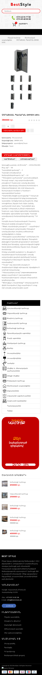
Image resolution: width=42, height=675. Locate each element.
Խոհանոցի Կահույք (18, 482)
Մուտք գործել (9, 644)
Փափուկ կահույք (15, 318)
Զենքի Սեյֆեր (13, 376)
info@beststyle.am (14, 600)
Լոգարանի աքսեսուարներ (19, 396)
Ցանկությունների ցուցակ (14, 655)
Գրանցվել (8, 647)
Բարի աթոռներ (14, 338)
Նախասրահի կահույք (17, 323)
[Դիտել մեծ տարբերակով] (21, 61)
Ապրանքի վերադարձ (12, 625)
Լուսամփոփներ (14, 358)
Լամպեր (10, 363)
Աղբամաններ (13, 391)
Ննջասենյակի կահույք (17, 313)
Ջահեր (10, 348)
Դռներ (10, 411)
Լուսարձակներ (14, 353)
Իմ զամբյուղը (9, 651)
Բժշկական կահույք (16, 381)
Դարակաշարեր (14, 406)
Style (21, 4)
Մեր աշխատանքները (13, 633)
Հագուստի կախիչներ (16, 401)
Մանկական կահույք (16, 343)
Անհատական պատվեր (13, 629)
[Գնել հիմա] (32, 130)
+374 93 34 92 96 (12, 597)
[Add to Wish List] (28, 130)
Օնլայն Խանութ (14, 38)
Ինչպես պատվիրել (11, 617)
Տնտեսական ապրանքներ (18, 386)
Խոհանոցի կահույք (15, 328)
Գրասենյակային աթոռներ (19, 333)
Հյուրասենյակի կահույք (18, 308)
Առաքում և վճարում (12, 621)
